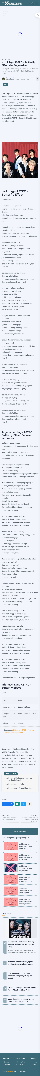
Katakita (10, 1071)
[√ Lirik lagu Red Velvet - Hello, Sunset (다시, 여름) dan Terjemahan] (11, 879)
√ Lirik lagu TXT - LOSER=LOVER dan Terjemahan (26, 868)
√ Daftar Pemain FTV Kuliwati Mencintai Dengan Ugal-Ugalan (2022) (20, 975)
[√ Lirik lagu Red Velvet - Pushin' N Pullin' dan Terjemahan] (11, 857)
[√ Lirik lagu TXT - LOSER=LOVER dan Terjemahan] (11, 868)
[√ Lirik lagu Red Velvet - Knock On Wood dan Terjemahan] (11, 846)
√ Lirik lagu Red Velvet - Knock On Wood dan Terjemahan (25, 846)
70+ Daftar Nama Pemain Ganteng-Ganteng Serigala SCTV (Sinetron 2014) (21, 944)
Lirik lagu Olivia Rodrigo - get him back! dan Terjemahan (19, 779)
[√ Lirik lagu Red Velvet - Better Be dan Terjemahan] (11, 902)
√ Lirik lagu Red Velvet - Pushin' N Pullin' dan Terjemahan (25, 857)
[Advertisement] (20, 34)
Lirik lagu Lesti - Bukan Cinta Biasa (19, 788)
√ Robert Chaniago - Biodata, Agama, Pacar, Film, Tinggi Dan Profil (22, 988)
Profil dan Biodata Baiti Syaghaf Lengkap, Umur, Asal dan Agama (20, 963)
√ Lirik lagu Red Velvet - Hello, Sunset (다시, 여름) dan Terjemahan (26, 879)
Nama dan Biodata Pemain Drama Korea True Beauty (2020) (21, 1000)
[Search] (36, 3)
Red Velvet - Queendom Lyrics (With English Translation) (25, 890)
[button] (32, 3)
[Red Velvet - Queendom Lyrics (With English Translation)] (11, 891)
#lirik (5, 85)
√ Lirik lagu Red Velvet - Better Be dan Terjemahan (25, 901)
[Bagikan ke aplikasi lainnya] (29, 804)
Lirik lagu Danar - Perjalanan (17, 784)
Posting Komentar (20, 831)
